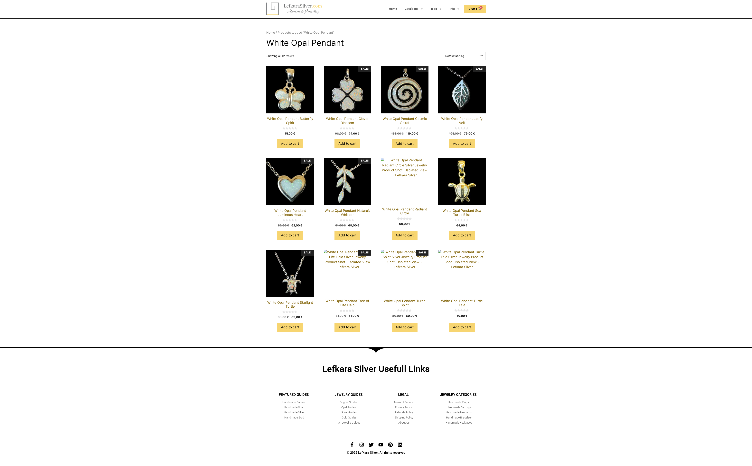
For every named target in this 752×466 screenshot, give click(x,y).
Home (393, 9)
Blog (434, 9)
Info (452, 9)
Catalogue (411, 9)
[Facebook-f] (352, 444)
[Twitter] (371, 444)
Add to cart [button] (290, 143)
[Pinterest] (390, 444)
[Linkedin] (400, 444)
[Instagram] (361, 444)
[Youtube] (380, 444)
